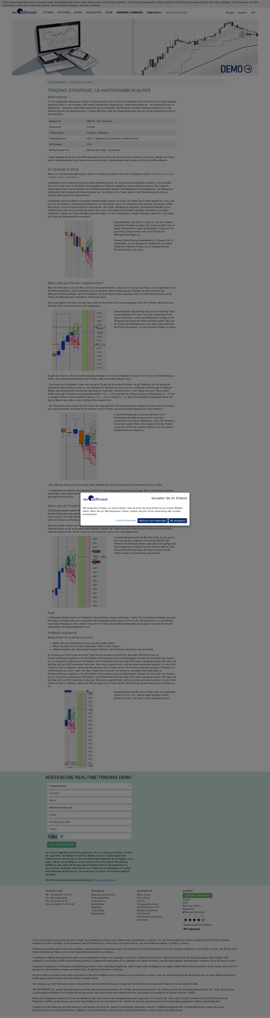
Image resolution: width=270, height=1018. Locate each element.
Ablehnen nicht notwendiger (152, 520)
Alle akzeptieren (178, 520)
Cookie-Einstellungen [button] (125, 520)
